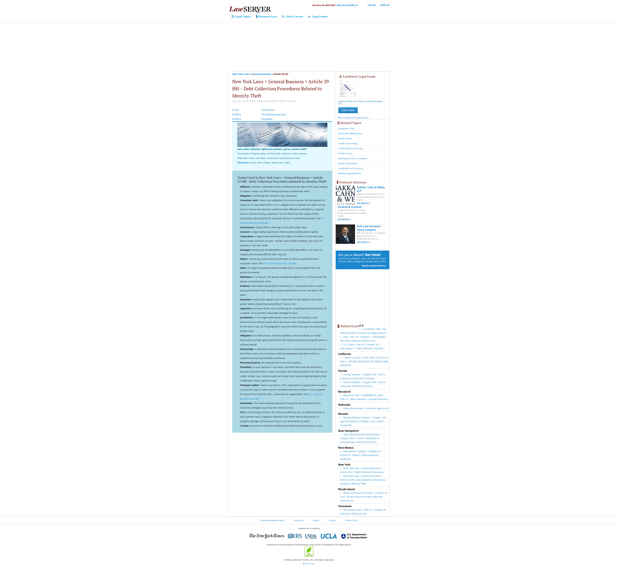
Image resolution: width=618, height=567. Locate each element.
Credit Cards (345, 138)
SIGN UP (385, 5)
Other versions (287, 101)
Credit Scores (345, 153)
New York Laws (240, 74)
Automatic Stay (346, 128)
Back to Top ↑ (309, 563)
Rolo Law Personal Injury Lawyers (368, 228)
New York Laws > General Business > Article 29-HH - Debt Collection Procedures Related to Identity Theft (363, 479)
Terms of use (351, 520)
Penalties (267, 119)
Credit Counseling (347, 143)
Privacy (332, 520)
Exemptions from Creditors (352, 158)
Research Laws (267, 16)
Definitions (268, 110)
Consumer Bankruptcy (350, 133)
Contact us (299, 520)
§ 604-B (236, 119)
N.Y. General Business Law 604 (279, 263)
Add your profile (333, 5)
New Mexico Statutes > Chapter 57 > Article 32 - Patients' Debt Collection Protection (361, 455)
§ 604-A (236, 114)
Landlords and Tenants (350, 168)
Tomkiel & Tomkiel (349, 207)
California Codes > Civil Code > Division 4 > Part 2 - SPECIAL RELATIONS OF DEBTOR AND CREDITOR (364, 361)
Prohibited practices (274, 114)
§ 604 (235, 110)
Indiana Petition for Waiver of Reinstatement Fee (360, 102)
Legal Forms (319, 16)
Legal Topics (242, 16)
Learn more (348, 110)
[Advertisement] (309, 46)
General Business (261, 74)
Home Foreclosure (348, 163)
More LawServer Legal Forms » (354, 117)
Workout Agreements (349, 173)
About (316, 520)
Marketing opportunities (272, 520)
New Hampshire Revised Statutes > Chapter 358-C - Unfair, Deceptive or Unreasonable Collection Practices (360, 438)
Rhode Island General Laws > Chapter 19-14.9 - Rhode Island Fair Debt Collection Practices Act (364, 496)
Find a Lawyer (294, 16)
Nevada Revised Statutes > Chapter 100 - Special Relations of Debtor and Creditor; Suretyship (363, 421)
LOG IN (371, 5)
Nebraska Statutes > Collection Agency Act (366, 408)
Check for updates (267, 101)
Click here (242, 162)
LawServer (250, 10)
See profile (363, 203)
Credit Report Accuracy (350, 148)
